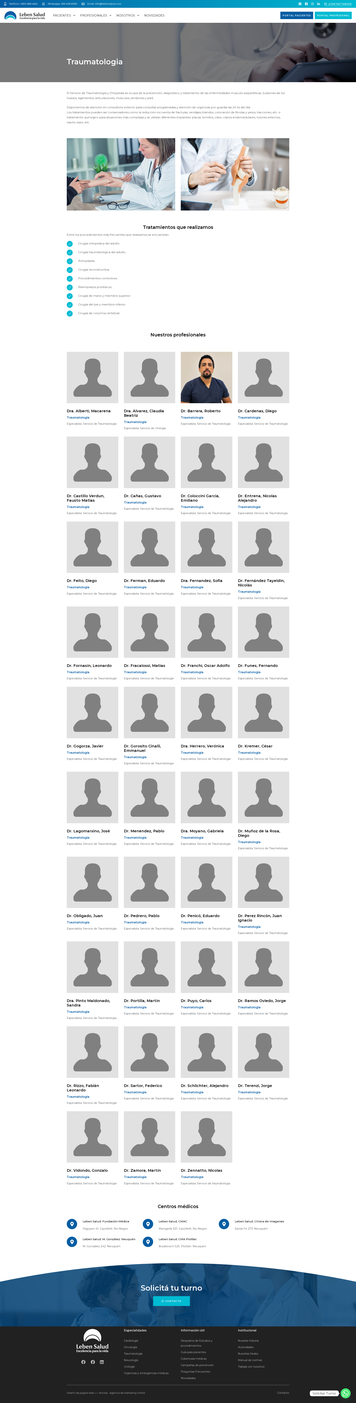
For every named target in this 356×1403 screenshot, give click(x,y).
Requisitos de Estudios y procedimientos (196, 1343)
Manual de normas (250, 1360)
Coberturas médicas (194, 1358)
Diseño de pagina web (80, 1392)
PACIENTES (62, 15)
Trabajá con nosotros (251, 1366)
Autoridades (245, 1347)
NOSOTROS (125, 15)
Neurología (131, 1360)
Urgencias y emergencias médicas (146, 1373)
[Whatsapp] (346, 1393)
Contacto (283, 1392)
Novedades (188, 1378)
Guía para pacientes (193, 1352)
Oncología (130, 1347)
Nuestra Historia (248, 1340)
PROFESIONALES (93, 15)
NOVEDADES (154, 15)
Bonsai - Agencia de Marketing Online (122, 1392)
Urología (129, 1366)
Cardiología (131, 1340)
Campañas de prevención (197, 1365)
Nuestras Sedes (248, 1353)
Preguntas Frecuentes (195, 1371)
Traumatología (133, 1353)
